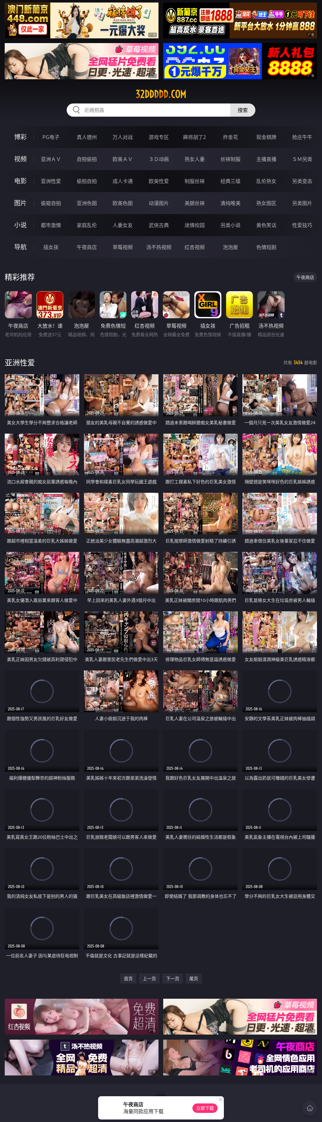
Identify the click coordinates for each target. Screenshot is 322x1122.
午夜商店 (87, 247)
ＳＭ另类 (302, 159)
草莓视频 (123, 247)
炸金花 (230, 137)
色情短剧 (266, 247)
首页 (128, 978)
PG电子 (50, 137)
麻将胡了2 (194, 137)
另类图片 (302, 203)
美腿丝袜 (195, 203)
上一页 (149, 978)
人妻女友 (123, 225)
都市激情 (51, 225)
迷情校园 (195, 225)
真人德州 (87, 137)
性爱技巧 (302, 225)
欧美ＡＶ (123, 159)
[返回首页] (309, 1108)
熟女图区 (266, 203)
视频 (20, 159)
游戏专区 (159, 137)
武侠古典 (159, 225)
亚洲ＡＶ (51, 159)
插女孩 (50, 247)
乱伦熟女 (266, 181)
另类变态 (302, 181)
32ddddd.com (161, 94)
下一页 (172, 978)
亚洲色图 (87, 203)
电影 (20, 181)
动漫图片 (159, 203)
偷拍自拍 (87, 181)
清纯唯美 (230, 203)
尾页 (193, 978)
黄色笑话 (266, 225)
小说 (20, 225)
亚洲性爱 (51, 181)
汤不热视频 (158, 247)
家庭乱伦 (87, 225)
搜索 (243, 110)
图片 (20, 203)
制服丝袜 (195, 181)
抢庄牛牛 (302, 137)
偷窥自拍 (51, 203)
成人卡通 (123, 181)
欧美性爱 (159, 181)
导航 (20, 247)
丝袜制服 (230, 159)
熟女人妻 (195, 159)
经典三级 (230, 181)
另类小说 (230, 225)
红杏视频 (195, 247)
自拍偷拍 (87, 159)
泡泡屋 (230, 247)
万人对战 (123, 137)
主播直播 (266, 159)
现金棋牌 (266, 137)
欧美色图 (123, 203)
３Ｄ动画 (159, 159)
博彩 (20, 137)
